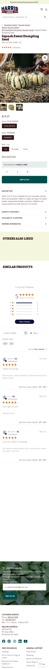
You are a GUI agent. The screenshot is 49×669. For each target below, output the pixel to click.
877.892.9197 (11, 619)
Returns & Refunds (34, 658)
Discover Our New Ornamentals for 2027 (24, 2)
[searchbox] (13, 333)
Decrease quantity (7, 172)
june (11, 343)
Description (7, 191)
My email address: (10, 582)
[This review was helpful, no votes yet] (40, 387)
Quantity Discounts (10, 212)
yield (5, 343)
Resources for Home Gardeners (10, 662)
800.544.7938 (13, 617)
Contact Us (30, 665)
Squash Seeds (24, 25)
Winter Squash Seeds (10, 27)
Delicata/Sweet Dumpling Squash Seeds (18, 30)
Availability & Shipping (12, 218)
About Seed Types (9, 156)
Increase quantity (28, 172)
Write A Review (24, 322)
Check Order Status (34, 662)
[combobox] (22, 17)
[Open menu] (46, 9)
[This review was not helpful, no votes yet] (44, 387)
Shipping (29, 655)
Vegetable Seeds (10, 25)
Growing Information (11, 224)
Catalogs (5, 651)
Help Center (31, 651)
